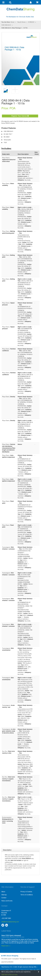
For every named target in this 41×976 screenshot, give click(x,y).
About (3, 891)
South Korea (21, 22)
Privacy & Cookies (26, 891)
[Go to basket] (37, 2)
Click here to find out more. (9, 975)
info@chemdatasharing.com (10, 922)
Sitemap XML (32, 967)
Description (7, 850)
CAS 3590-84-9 (6, 25)
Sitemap (4, 895)
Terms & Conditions (26, 895)
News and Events (6, 901)
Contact (3, 898)
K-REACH (31, 22)
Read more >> (5, 946)
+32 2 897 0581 (6, 918)
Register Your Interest (19, 116)
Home (12, 22)
